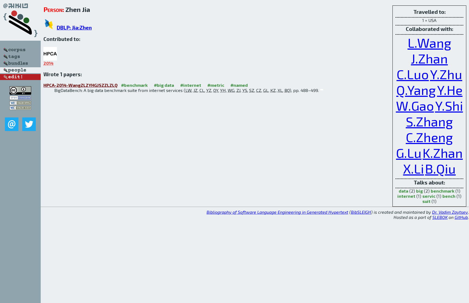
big (419, 190)
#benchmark (134, 85)
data (403, 190)
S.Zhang (429, 121)
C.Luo (413, 74)
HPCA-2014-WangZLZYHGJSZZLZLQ (80, 85)
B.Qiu (440, 168)
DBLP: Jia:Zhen (74, 27)
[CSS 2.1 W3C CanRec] (20, 113)
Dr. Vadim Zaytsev (450, 212)
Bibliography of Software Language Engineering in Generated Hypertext (277, 212)
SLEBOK (440, 217)
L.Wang (429, 42)
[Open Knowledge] (20, 98)
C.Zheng (429, 137)
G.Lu (409, 153)
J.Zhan (429, 58)
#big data (164, 85)
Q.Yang (416, 90)
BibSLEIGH (361, 212)
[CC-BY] (20, 92)
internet (406, 196)
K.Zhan (443, 153)
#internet (190, 85)
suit (426, 201)
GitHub (461, 217)
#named (239, 85)
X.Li (413, 168)
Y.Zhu (446, 74)
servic (428, 196)
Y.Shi (449, 105)
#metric (215, 85)
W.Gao (415, 105)
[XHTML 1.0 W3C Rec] (20, 103)
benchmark (442, 190)
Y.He (449, 90)
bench (448, 196)
